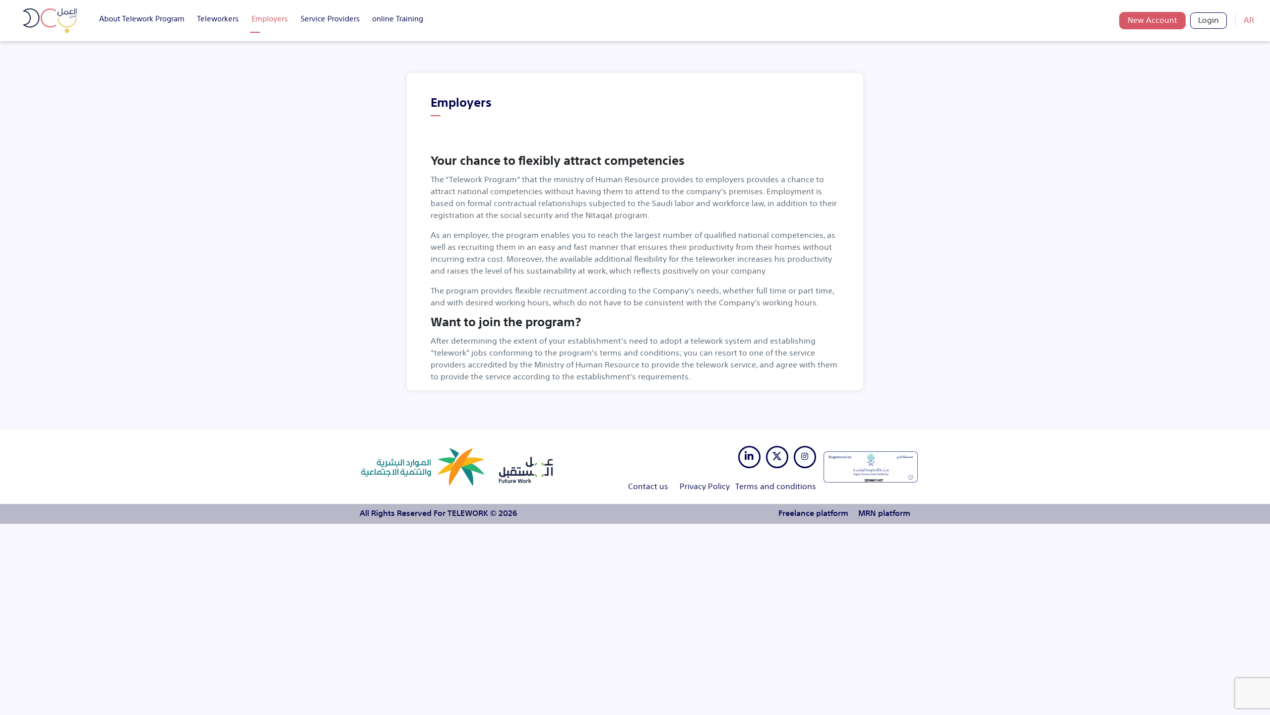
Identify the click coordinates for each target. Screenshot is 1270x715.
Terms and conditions (775, 486)
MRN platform (884, 514)
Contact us (648, 486)
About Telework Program (142, 19)
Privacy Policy (705, 486)
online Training (397, 19)
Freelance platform (813, 514)
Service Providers (330, 19)
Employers (270, 19)
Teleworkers (218, 19)
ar (1249, 21)
